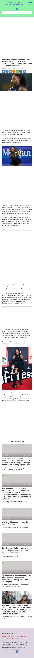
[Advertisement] (17, 36)
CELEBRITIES (21, 68)
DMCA (16, 638)
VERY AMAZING (14, 3)
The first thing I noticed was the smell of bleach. (15, 523)
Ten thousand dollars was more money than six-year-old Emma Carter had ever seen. (15, 550)
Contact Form (10, 638)
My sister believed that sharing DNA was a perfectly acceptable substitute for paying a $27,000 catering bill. (16, 579)
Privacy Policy (6, 636)
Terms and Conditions (16, 636)
